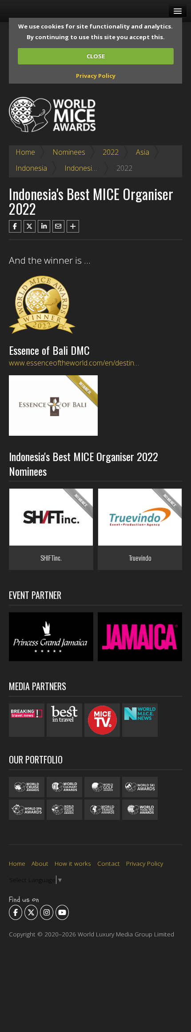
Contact (108, 863)
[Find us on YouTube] (62, 912)
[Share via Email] (58, 226)
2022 (111, 152)
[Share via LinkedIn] (44, 226)
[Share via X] (30, 226)
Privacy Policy (95, 76)
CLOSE (96, 56)
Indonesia (31, 168)
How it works (73, 863)
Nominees (68, 152)
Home (25, 152)
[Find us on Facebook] (15, 912)
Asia (142, 152)
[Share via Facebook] (15, 226)
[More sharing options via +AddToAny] (73, 226)
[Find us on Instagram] (46, 912)
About (40, 863)
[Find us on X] (31, 912)
